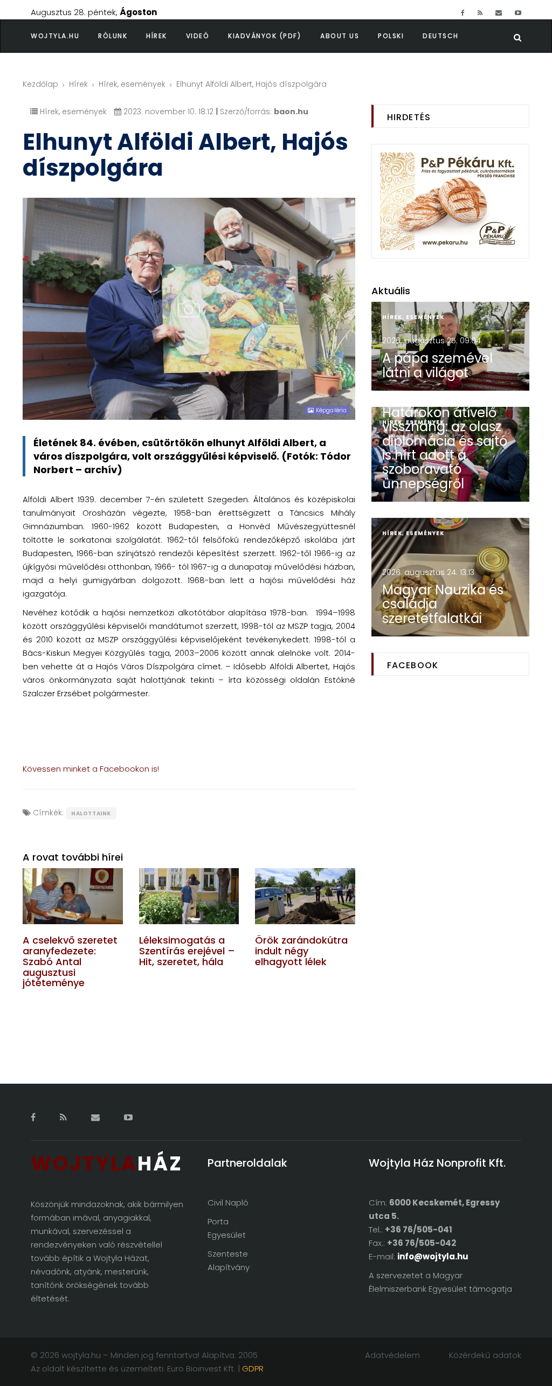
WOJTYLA (107, 1163)
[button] (122, 36)
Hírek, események (132, 84)
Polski (391, 35)
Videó (198, 35)
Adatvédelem (392, 1355)
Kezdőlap (40, 84)
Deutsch (441, 35)
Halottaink (91, 813)
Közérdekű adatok (485, 1355)
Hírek (156, 35)
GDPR (253, 1368)
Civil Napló (228, 1202)
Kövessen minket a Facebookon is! (91, 768)
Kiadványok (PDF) (264, 35)
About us (339, 35)
